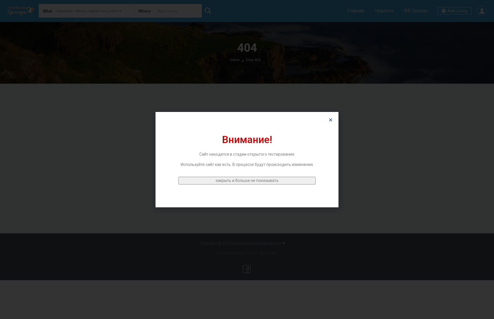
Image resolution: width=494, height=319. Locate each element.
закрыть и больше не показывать (247, 180)
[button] (330, 120)
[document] (247, 159)
